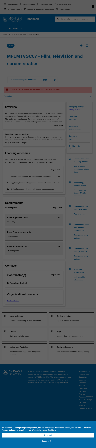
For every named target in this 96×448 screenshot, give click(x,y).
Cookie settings (48, 441)
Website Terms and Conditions (44, 430)
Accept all (48, 435)
